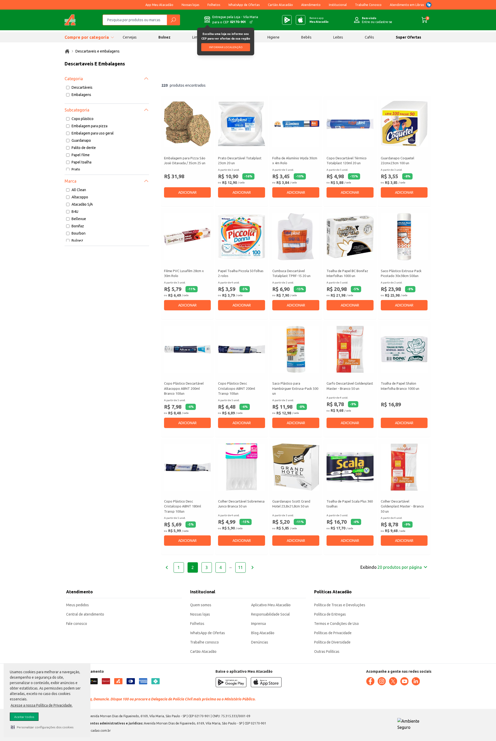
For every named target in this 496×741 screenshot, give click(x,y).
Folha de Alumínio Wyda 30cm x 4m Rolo (294, 160)
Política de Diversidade (332, 642)
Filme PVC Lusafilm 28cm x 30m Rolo (184, 273)
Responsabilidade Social (270, 614)
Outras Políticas (326, 651)
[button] (42, 727)
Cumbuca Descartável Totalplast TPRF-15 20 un (291, 273)
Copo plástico (83, 119)
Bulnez (164, 37)
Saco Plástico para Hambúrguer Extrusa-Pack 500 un (295, 388)
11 (240, 567)
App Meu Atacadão (159, 4)
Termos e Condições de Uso (336, 624)
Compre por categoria (87, 37)
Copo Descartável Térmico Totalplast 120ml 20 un (347, 160)
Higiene (273, 37)
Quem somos (200, 605)
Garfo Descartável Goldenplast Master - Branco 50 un (350, 385)
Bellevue (79, 219)
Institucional (338, 4)
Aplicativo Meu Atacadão (271, 605)
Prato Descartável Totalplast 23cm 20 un (239, 160)
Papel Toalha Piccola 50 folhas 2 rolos (241, 273)
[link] (67, 51)
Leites (338, 37)
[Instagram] (381, 681)
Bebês (306, 37)
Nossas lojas (190, 4)
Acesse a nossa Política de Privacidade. (42, 705)
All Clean (79, 190)
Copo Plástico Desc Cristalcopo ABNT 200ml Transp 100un (236, 388)
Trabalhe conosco (204, 642)
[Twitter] (393, 681)
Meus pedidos (77, 605)
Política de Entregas (330, 614)
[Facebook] (370, 681)
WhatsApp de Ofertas (244, 4)
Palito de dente (84, 148)
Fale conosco (76, 624)
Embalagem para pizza (89, 126)
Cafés (369, 37)
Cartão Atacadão (280, 4)
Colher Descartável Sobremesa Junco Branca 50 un (241, 503)
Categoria (74, 78)
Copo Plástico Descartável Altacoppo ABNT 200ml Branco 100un (184, 388)
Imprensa (258, 624)
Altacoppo (80, 197)
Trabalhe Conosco (368, 4)
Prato (76, 169)
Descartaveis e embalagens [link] (97, 51)
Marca (70, 181)
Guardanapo (81, 140)
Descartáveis (82, 87)
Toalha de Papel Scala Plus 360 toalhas (350, 503)
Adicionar (187, 192)
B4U (75, 211)
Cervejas (130, 37)
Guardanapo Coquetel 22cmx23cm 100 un (397, 160)
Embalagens (81, 95)
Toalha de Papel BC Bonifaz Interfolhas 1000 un (347, 273)
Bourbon (79, 233)
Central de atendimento (85, 614)
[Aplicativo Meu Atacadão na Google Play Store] (287, 20)
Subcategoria (77, 110)
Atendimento (311, 4)
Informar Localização (226, 47)
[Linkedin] (416, 681)
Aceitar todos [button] (24, 716)
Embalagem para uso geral (93, 133)
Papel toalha (81, 162)
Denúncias (259, 642)
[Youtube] (404, 681)
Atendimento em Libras (407, 4)
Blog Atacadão (262, 633)
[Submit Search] (173, 20)
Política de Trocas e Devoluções (339, 605)
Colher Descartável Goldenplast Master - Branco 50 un (402, 506)
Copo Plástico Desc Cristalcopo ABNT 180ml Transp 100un (182, 506)
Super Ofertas (408, 37)
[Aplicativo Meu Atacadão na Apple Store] (300, 20)
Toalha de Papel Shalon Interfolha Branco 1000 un (400, 385)
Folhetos (213, 4)
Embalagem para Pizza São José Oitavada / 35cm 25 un (184, 160)
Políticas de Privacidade (333, 633)
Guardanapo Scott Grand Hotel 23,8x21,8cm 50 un (291, 503)
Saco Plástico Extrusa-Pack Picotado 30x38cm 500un (401, 273)
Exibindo (391, 567)
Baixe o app (319, 20)
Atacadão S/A (82, 204)
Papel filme (81, 155)
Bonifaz (78, 226)
